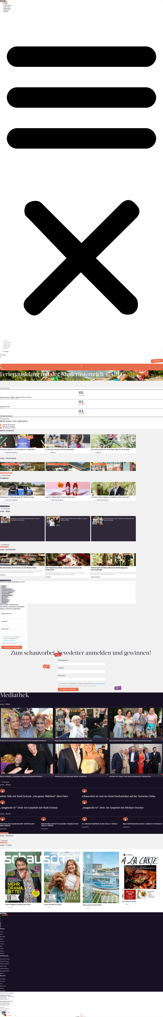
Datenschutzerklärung (9, 640)
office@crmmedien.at (4, 999)
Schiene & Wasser (4, 968)
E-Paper (5, 11)
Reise (1, 946)
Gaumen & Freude (4, 961)
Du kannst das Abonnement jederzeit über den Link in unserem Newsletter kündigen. (13, 643)
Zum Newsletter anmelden (11, 647)
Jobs (1, 983)
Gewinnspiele (7, 8)
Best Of (2, 973)
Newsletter (2, 990)
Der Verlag (2, 979)
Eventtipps (6, 7)
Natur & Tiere (3, 966)
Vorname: (4, 621)
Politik (1, 932)
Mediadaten (3, 986)
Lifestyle (2, 943)
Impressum (2, 1007)
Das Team (2, 981)
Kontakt (2, 988)
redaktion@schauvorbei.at (5, 1003)
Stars (1, 934)
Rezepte (2, 953)
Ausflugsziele (7, 5)
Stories (5, 4)
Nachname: (5, 629)
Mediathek (6, 10)
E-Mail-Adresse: (6, 613)
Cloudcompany (0, 924)
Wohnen (2, 941)
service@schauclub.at (4, 1005)
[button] (81, 176)
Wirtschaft (2, 936)
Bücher (1, 939)
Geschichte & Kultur (5, 959)
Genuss (2, 951)
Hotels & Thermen (4, 963)
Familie (1, 948)
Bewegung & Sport (4, 971)
